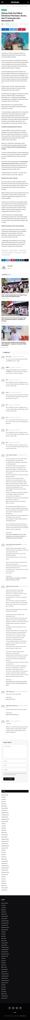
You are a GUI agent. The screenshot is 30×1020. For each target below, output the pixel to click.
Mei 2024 (3, 854)
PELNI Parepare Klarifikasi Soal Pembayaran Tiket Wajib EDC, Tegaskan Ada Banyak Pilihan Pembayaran (13, 344)
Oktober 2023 (4, 870)
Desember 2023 (5, 865)
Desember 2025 (5, 812)
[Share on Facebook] (5, 29)
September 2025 (5, 819)
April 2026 (3, 803)
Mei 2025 (3, 828)
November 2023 (5, 867)
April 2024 (3, 856)
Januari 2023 (4, 890)
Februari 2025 (4, 834)
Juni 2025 (3, 825)
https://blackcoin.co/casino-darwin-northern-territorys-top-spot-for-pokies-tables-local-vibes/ (16, 683)
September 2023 (5, 872)
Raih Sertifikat (18, 252)
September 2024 (5, 845)
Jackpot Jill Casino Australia (12, 586)
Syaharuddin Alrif (6, 254)
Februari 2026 (4, 808)
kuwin (7, 394)
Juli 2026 (3, 797)
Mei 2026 (3, 801)
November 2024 (5, 841)
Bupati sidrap (5, 250)
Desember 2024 (5, 839)
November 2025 (5, 814)
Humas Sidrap (23, 250)
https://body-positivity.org (12, 705)
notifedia (7, 23)
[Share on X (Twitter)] (13, 29)
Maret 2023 (4, 885)
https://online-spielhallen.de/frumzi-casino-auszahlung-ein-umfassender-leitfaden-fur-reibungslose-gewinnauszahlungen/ (16, 536)
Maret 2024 (4, 859)
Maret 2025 (4, 832)
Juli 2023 (3, 876)
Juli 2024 (3, 850)
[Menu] (2, 2)
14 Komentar (8, 25)
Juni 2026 (3, 799)
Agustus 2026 (4, 795)
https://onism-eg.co (10, 691)
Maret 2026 (4, 806)
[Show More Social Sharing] (27, 29)
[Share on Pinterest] (22, 29)
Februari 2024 (4, 861)
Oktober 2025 (4, 817)
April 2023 (3, 883)
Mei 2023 (3, 881)
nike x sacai (8, 356)
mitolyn (7, 721)
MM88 (7, 367)
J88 (6, 379)
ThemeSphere (23, 1015)
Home (15, 1012)
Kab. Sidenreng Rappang (7, 252)
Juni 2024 (3, 852)
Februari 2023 (4, 887)
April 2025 (3, 830)
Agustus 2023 (4, 874)
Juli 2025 (3, 823)
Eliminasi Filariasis (14, 250)
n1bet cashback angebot (11, 455)
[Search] (28, 2)
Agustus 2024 (4, 848)
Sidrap (24, 252)
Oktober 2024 (4, 843)
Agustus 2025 (4, 821)
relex (18, 360)
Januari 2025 (4, 837)
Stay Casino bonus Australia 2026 (13, 544)
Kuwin (7, 392)
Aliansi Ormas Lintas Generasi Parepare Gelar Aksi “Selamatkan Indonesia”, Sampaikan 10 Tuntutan (13, 319)
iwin (7, 417)
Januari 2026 (4, 810)
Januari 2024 (4, 863)
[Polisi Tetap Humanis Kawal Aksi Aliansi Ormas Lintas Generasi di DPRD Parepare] (15, 285)
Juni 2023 (3, 879)
